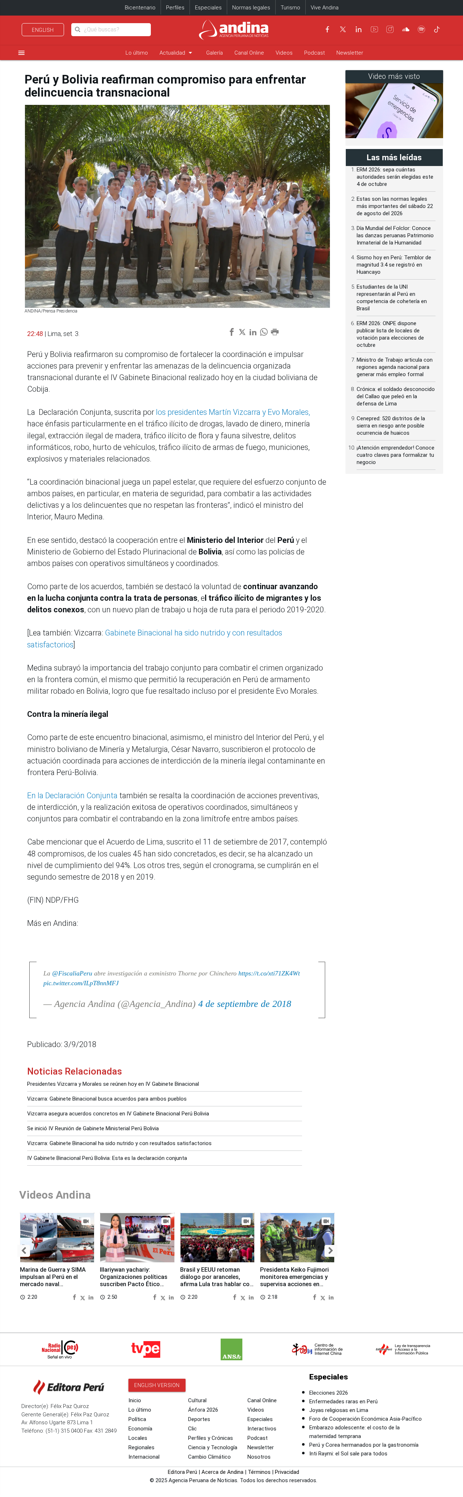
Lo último (137, 53)
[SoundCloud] (406, 29)
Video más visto (394, 76)
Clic (192, 1428)
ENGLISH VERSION (157, 1385)
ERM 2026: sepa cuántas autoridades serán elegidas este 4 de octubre (395, 176)
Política (137, 1419)
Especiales (208, 7)
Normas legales (251, 7)
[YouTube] (374, 29)
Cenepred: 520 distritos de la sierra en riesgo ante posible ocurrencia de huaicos (391, 425)
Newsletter (349, 53)
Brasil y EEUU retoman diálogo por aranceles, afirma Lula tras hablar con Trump (216, 1280)
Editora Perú (182, 1472)
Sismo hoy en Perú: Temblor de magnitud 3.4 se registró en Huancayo (394, 264)
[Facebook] (327, 29)
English (43, 30)
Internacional (144, 1457)
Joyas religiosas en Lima (338, 1410)
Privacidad (287, 1472)
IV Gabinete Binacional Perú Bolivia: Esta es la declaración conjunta (107, 1158)
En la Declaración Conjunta (72, 795)
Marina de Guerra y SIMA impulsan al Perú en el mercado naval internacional (53, 1280)
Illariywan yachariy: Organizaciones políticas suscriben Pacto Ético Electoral (133, 1280)
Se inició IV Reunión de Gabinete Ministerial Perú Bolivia (93, 1128)
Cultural (197, 1400)
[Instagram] (390, 29)
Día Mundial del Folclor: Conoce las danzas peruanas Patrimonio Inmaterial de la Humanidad (395, 235)
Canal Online (249, 53)
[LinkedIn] (358, 29)
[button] (23, 1251)
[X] (343, 29)
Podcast (314, 53)
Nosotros (259, 1457)
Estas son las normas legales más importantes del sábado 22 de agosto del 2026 (395, 206)
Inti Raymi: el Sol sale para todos (348, 1453)
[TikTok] (437, 29)
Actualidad (177, 52)
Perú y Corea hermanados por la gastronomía (364, 1445)
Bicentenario (140, 7)
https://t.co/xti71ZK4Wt (269, 973)
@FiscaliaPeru (72, 973)
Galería (214, 53)
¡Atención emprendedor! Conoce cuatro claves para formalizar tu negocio (395, 455)
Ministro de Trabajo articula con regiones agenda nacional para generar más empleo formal (395, 367)
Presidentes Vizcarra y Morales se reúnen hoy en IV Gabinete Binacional (113, 1084)
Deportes (199, 1419)
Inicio (134, 1400)
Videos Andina (55, 1194)
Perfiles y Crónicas (210, 1438)
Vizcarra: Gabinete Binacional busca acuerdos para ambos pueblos (107, 1099)
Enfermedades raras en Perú (343, 1401)
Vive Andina (325, 7)
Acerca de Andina (222, 1472)
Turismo (290, 7)
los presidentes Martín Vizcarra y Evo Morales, (233, 412)
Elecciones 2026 (328, 1393)
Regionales (141, 1447)
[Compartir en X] (84, 1296)
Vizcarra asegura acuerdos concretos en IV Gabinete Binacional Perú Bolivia (118, 1113)
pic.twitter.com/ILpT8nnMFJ (81, 983)
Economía (140, 1428)
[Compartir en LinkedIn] (91, 1296)
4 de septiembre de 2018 (244, 1004)
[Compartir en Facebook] (75, 1296)
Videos (284, 53)
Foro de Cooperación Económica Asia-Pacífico (365, 1419)
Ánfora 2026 (203, 1410)
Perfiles (175, 7)
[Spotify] (421, 29)
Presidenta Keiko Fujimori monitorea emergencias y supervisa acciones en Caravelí (294, 1280)
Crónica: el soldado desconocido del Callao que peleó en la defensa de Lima (396, 396)
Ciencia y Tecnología (212, 1447)
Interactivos (261, 1428)
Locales (137, 1438)
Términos (259, 1472)
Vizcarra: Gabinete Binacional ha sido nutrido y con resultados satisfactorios (119, 1143)
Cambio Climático (209, 1457)
